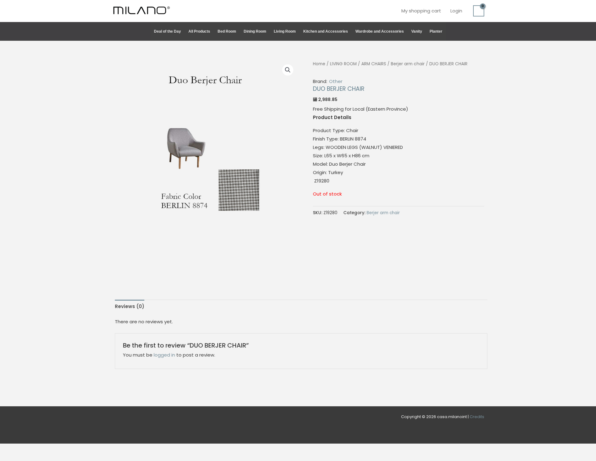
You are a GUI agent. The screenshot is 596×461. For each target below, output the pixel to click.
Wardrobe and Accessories (379, 31)
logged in (164, 355)
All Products (199, 31)
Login (456, 10)
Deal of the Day (167, 31)
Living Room (285, 31)
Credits (477, 417)
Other (335, 81)
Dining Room (255, 31)
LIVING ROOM (343, 64)
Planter (436, 31)
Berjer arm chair (408, 64)
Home (319, 64)
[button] (481, 31)
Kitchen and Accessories (325, 31)
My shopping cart (421, 10)
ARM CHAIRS (373, 64)
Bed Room (227, 31)
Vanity (416, 31)
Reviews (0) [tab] (129, 306)
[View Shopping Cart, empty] (478, 10)
